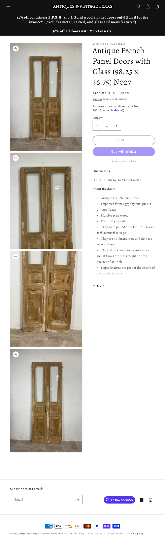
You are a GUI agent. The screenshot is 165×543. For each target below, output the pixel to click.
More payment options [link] (124, 161)
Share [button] (100, 286)
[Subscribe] (77, 499)
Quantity (98, 117)
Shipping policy (135, 533)
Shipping (97, 99)
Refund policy (77, 533)
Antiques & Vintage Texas (32, 533)
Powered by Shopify (55, 533)
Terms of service (115, 533)
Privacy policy (95, 533)
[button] (8, 6)
